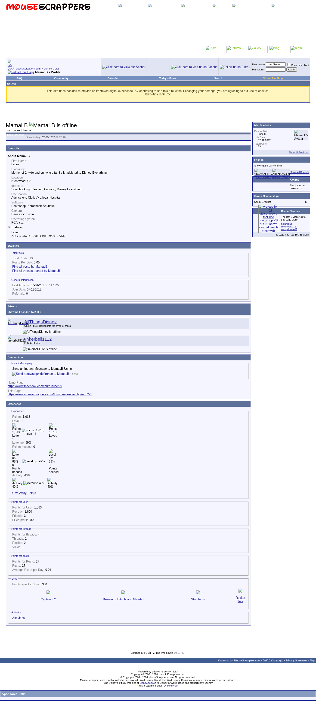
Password (257, 69)
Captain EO (48, 599)
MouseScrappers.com (27, 68)
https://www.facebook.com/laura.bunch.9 (35, 386)
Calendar (113, 78)
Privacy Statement (297, 660)
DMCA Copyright (273, 660)
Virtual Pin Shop (273, 78)
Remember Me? (300, 65)
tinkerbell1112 (38, 339)
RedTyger (172, 685)
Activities (18, 618)
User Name (258, 64)
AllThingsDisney (40, 321)
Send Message (15, 134)
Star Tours (198, 599)
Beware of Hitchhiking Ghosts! (123, 599)
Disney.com (146, 682)
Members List (51, 68)
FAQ (19, 78)
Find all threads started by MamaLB (36, 270)
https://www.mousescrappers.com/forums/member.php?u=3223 (50, 394)
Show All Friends (299, 172)
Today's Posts (167, 78)
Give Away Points (24, 493)
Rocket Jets (240, 599)
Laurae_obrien (39, 373)
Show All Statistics (299, 152)
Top (312, 660)
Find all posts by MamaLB (29, 266)
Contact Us (225, 660)
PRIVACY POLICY (158, 94)
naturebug (286, 223)
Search (218, 78)
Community (61, 78)
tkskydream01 (289, 229)
